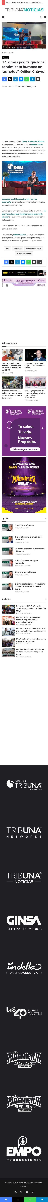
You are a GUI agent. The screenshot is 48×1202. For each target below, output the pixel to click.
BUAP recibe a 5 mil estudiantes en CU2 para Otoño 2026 (27, 2)
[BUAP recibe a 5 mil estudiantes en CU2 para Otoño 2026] (8, 642)
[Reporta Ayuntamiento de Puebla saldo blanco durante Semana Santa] (12, 382)
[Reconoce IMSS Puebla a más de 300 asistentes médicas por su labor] (8, 652)
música (18, 248)
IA (8, 248)
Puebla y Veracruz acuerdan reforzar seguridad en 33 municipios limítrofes (28, 619)
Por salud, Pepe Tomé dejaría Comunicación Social (34, 365)
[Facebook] (4, 79)
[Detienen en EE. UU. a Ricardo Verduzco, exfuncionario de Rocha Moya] (8, 609)
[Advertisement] (24, 112)
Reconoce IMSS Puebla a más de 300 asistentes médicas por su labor (30, 651)
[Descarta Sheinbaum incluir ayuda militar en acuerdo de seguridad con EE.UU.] (12, 355)
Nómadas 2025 (34, 248)
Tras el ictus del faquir (25, 572)
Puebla (11, 53)
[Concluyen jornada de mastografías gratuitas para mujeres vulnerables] (35, 382)
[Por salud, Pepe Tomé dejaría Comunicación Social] (35, 355)
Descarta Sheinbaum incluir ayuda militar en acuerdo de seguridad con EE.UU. (11, 366)
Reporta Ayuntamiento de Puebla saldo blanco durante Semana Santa (12, 393)
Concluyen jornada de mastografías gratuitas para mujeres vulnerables (35, 394)
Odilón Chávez (24, 253)
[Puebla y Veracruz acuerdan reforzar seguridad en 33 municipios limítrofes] (8, 620)
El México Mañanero (24, 525)
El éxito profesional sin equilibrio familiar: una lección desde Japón (30, 586)
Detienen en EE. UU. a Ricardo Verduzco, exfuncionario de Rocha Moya (31, 608)
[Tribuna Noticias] (24, 10)
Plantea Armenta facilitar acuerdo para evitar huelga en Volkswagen (31, 629)
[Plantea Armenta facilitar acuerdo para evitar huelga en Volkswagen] (8, 631)
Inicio (5, 53)
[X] (10, 79)
